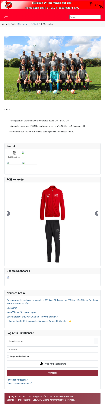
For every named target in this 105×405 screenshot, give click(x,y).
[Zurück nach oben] (101, 401)
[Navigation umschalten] (6, 17)
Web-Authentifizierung (55, 364)
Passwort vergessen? (17, 379)
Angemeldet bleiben (19, 356)
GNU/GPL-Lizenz (41, 400)
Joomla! (10, 400)
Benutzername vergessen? (19, 383)
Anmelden (52, 373)
